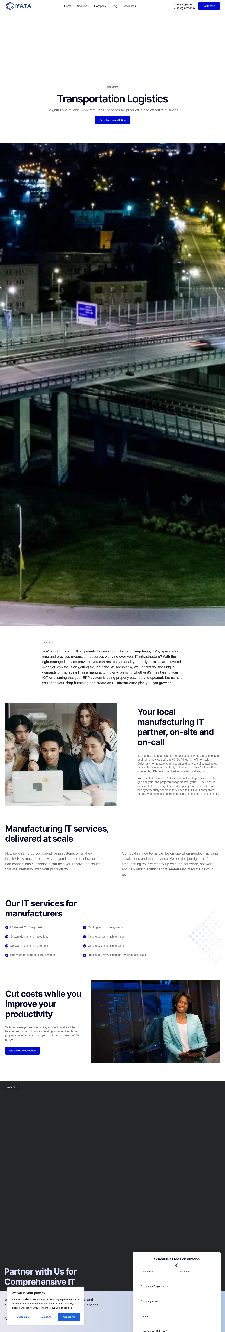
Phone (144, 1316)
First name (147, 1271)
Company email (149, 1301)
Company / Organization (154, 1286)
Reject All (46, 1316)
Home (68, 6)
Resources (129, 6)
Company (100, 6)
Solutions (83, 6)
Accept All (69, 1316)
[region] (45, 1306)
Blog (114, 6)
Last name (184, 1271)
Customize (23, 1316)
